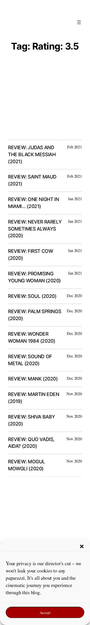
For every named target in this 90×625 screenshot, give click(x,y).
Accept (45, 612)
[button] (81, 546)
